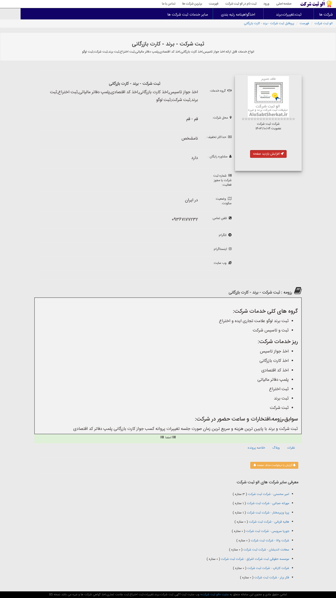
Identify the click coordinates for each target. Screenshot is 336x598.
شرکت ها (326, 15)
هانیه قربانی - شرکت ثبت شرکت (268, 522)
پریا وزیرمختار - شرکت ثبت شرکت (267, 513)
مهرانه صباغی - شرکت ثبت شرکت (267, 503)
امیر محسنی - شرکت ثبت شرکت (268, 494)
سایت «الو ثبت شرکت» (214, 594)
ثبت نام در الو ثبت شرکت (240, 4)
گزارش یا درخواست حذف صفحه (274, 465)
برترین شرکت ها (192, 4)
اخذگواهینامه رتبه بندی (238, 15)
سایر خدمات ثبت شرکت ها (187, 15)
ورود (266, 4)
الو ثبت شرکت (324, 23)
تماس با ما (168, 4)
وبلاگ (276, 448)
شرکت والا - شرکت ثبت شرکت (269, 540)
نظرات (291, 448)
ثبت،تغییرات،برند (288, 15)
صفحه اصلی (283, 4)
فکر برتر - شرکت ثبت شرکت (271, 577)
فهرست (214, 4)
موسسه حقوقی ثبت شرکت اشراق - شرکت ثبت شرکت (254, 559)
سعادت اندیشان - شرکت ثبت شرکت (266, 550)
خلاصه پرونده (256, 448)
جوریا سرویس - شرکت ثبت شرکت (267, 531)
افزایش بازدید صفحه (267, 154)
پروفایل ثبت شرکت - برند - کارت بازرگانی (269, 23)
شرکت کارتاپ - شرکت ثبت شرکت (267, 568)
